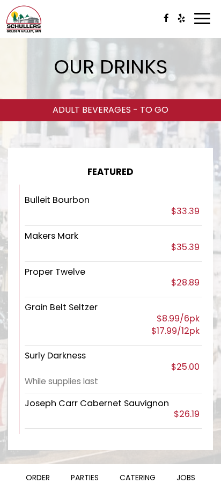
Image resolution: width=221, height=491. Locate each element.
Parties (85, 477)
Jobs (185, 477)
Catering (138, 477)
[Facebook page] (166, 18)
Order (38, 477)
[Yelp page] (181, 18)
